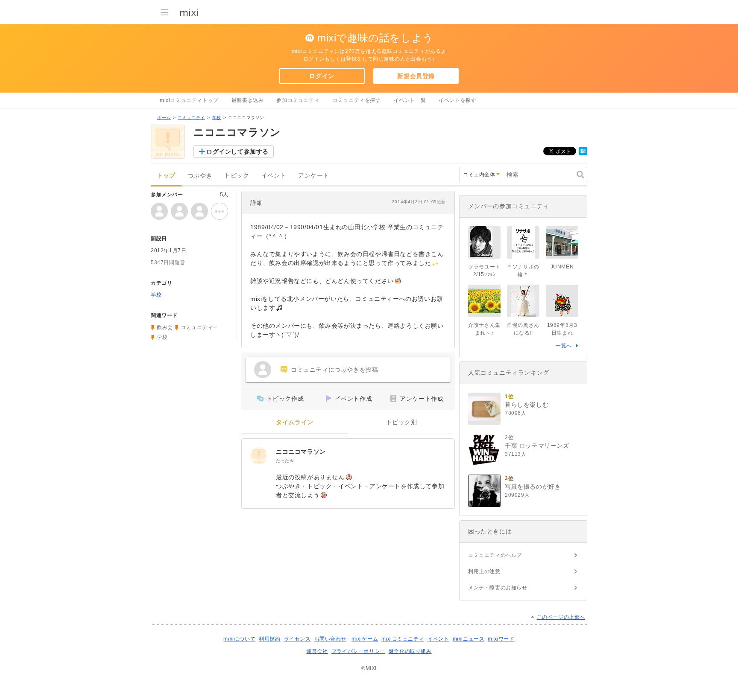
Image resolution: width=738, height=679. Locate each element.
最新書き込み (247, 100)
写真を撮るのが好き (533, 486)
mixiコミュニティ (402, 639)
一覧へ (564, 346)
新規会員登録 (416, 76)
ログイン (321, 76)
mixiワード (501, 639)
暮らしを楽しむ (526, 404)
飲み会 (165, 327)
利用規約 (269, 639)
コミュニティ (191, 117)
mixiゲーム (364, 639)
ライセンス (297, 639)
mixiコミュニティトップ (189, 100)
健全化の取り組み (410, 651)
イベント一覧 (410, 100)
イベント (273, 175)
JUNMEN (562, 267)
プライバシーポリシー (358, 651)
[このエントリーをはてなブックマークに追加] (583, 154)
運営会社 (317, 651)
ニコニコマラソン (301, 451)
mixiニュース (469, 639)
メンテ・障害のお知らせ (497, 588)
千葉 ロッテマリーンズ (537, 445)
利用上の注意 (484, 571)
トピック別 (401, 422)
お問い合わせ (330, 639)
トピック (236, 175)
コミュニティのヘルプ (495, 555)
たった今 (285, 460)
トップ (166, 175)
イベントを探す (457, 100)
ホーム (164, 117)
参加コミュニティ (297, 100)
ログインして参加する (237, 151)
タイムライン (294, 422)
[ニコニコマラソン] (258, 455)
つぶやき (199, 175)
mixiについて (239, 639)
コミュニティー (199, 327)
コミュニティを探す (356, 100)
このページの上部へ (561, 617)
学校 (216, 117)
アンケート (313, 175)
